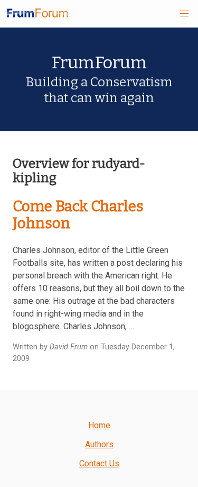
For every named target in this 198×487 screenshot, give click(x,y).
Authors (99, 444)
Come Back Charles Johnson (78, 214)
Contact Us (99, 463)
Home (99, 425)
